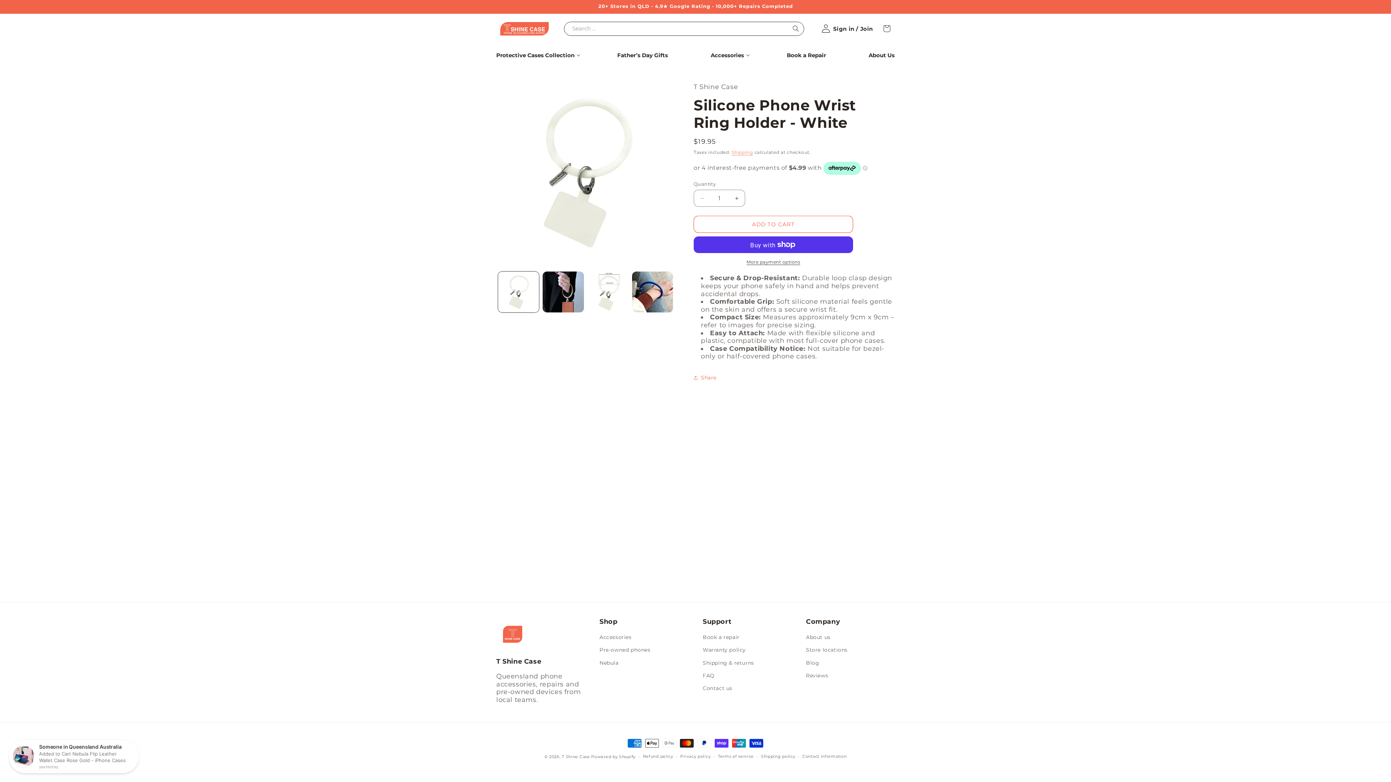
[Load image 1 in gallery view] (518, 292)
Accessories (616, 637)
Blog (812, 663)
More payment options (773, 262)
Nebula (609, 663)
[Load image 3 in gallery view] (608, 292)
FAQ (709, 675)
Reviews (817, 675)
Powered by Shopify (613, 756)
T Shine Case (576, 756)
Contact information (824, 756)
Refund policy (658, 756)
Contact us (717, 688)
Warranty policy (724, 650)
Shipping (742, 152)
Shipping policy (778, 756)
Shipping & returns (728, 663)
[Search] (796, 28)
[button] (535, 55)
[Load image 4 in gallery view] (652, 292)
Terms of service (736, 756)
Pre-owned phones (625, 650)
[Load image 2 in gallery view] (563, 292)
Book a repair (721, 637)
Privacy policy (695, 756)
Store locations (827, 650)
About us (818, 637)
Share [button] (709, 377)
